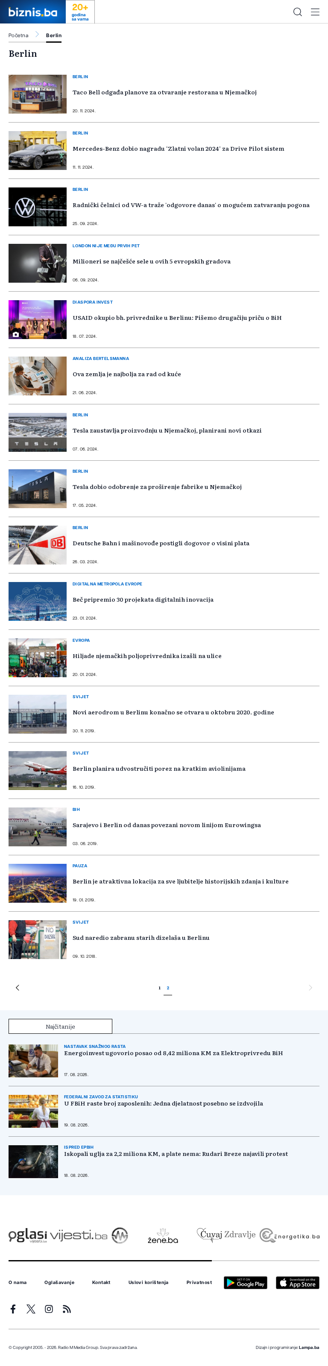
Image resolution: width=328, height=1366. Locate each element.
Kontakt (101, 1283)
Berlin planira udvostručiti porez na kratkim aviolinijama (159, 768)
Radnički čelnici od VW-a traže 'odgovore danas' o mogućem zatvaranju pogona (191, 204)
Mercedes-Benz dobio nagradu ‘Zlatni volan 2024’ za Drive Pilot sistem (178, 148)
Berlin (54, 35)
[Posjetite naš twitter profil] (30, 1309)
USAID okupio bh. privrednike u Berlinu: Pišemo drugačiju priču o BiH (177, 317)
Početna (18, 35)
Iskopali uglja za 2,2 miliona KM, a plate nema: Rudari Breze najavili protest (176, 1153)
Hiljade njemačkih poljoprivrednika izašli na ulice (147, 655)
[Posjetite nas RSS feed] (66, 1309)
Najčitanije (60, 1026)
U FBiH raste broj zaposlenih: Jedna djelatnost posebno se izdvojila (163, 1103)
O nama (18, 1283)
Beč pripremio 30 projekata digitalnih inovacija (143, 599)
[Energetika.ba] (288, 1235)
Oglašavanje (59, 1283)
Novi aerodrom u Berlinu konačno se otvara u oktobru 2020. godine (173, 712)
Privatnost (199, 1283)
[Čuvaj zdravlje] (226, 1235)
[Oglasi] (28, 1235)
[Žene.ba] (163, 1235)
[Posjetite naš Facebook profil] (13, 1309)
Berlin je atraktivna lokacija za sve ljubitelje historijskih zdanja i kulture (181, 881)
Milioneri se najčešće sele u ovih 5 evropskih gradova (152, 261)
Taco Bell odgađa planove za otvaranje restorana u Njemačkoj (165, 92)
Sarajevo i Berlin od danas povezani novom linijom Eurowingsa (167, 824)
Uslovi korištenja (149, 1283)
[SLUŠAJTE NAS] (119, 1235)
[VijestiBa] (78, 1235)
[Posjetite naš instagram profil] (48, 1309)
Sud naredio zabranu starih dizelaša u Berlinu (141, 937)
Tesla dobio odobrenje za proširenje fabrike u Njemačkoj (157, 486)
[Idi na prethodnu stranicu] (17, 989)
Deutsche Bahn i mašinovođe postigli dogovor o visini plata (161, 542)
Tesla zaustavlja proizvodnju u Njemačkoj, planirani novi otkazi (167, 430)
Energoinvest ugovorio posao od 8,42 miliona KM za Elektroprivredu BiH (173, 1052)
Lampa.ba (309, 1348)
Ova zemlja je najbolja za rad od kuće (127, 373)
